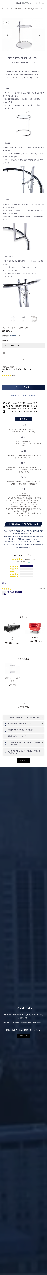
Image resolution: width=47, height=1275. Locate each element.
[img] (6, 589)
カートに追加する (23, 387)
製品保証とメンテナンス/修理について (24, 524)
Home (3, 9)
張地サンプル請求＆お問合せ (23, 395)
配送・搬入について (9, 369)
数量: (4, 353)
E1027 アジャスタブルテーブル (12, 679)
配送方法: (5, 340)
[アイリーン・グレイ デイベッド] (12, 627)
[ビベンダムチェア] (35, 627)
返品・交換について (24, 369)
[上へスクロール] (44, 1272)
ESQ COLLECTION (15, 9)
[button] (36, 2)
